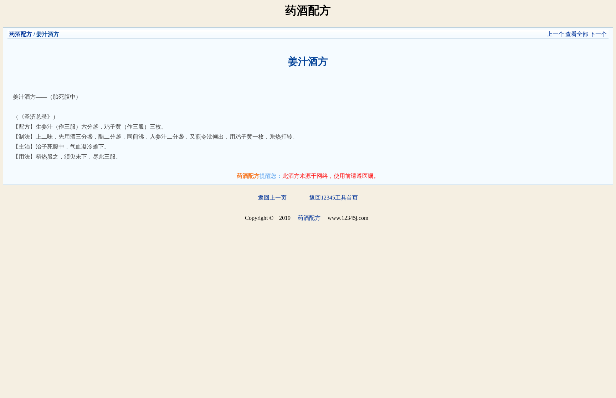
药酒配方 (20, 34)
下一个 (598, 34)
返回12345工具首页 (333, 198)
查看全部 (576, 34)
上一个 (555, 34)
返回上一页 (272, 198)
